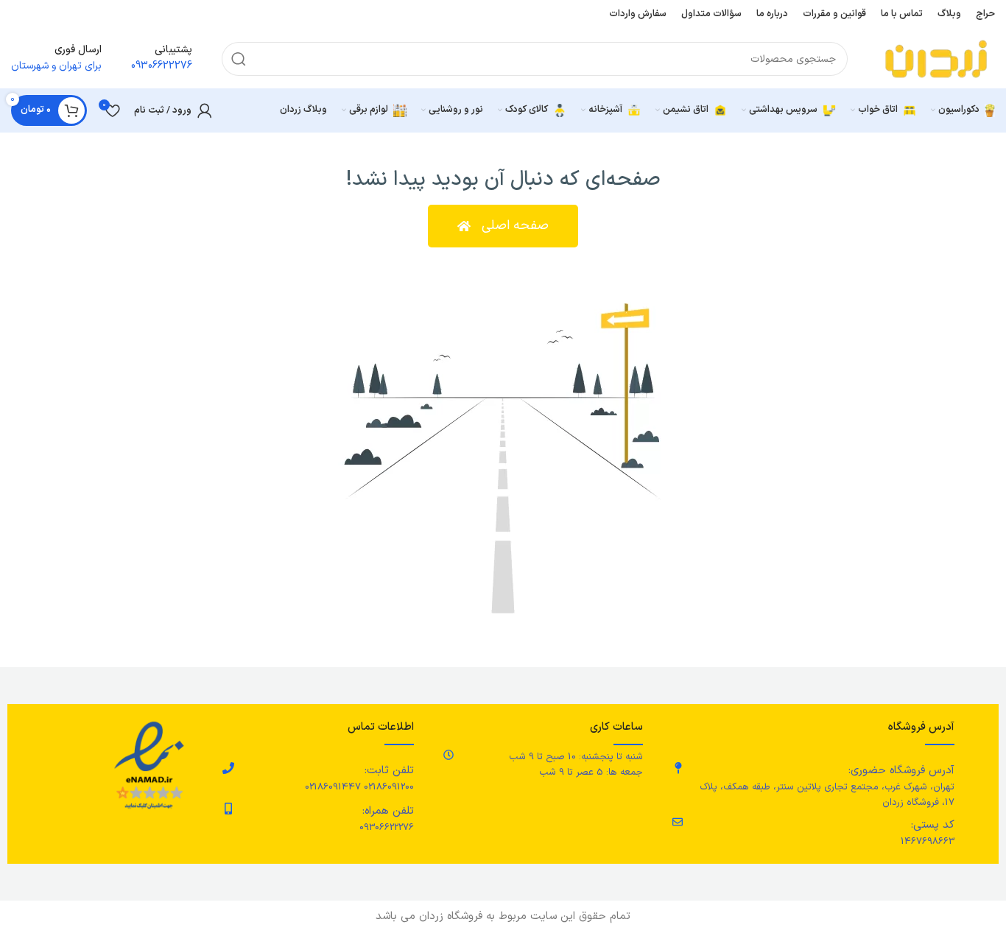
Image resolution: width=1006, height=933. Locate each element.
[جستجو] (239, 59)
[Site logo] (936, 58)
